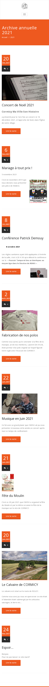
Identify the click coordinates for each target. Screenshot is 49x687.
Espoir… (7, 647)
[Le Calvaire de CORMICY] (24, 565)
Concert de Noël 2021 (18, 105)
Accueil (4, 37)
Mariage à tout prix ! (17, 168)
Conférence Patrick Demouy (23, 238)
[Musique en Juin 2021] (24, 404)
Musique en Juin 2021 (17, 418)
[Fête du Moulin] (24, 482)
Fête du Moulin (13, 495)
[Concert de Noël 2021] (24, 88)
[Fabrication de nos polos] (24, 320)
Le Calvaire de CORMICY (20, 584)
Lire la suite (11, 131)
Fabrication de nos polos (20, 335)
